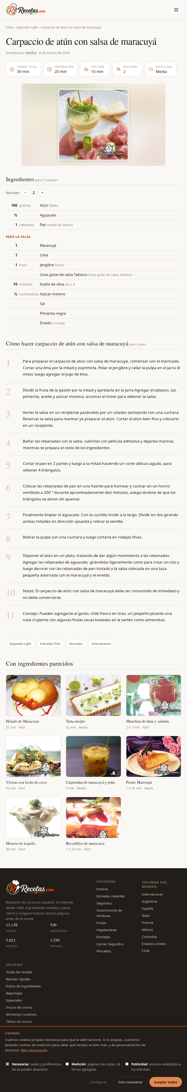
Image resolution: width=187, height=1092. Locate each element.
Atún (44, 205)
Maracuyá (48, 245)
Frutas (101, 922)
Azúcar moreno (52, 293)
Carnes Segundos (110, 944)
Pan (43, 224)
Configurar (98, 1082)
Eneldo (46, 322)
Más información (34, 1050)
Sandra (30, 52)
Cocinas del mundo (155, 884)
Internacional (101, 644)
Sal (42, 303)
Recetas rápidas (18, 979)
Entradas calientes (110, 896)
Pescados (76, 644)
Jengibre (47, 264)
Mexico (147, 929)
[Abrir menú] (176, 10)
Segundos (104, 903)
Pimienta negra (53, 313)
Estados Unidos (154, 943)
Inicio (9, 27)
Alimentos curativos (21, 1014)
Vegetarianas (106, 929)
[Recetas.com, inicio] (26, 9)
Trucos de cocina (19, 1007)
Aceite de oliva (52, 284)
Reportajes (14, 993)
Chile (146, 950)
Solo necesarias (130, 1082)
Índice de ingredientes (23, 986)
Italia (146, 915)
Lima (44, 255)
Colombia (149, 936)
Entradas (103, 937)
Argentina (149, 901)
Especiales (14, 1000)
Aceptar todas (165, 1082)
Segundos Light (27, 27)
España (147, 908)
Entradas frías (50, 644)
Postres (102, 889)
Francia (147, 922)
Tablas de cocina (18, 1021)
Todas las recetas (19, 972)
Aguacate (48, 215)
